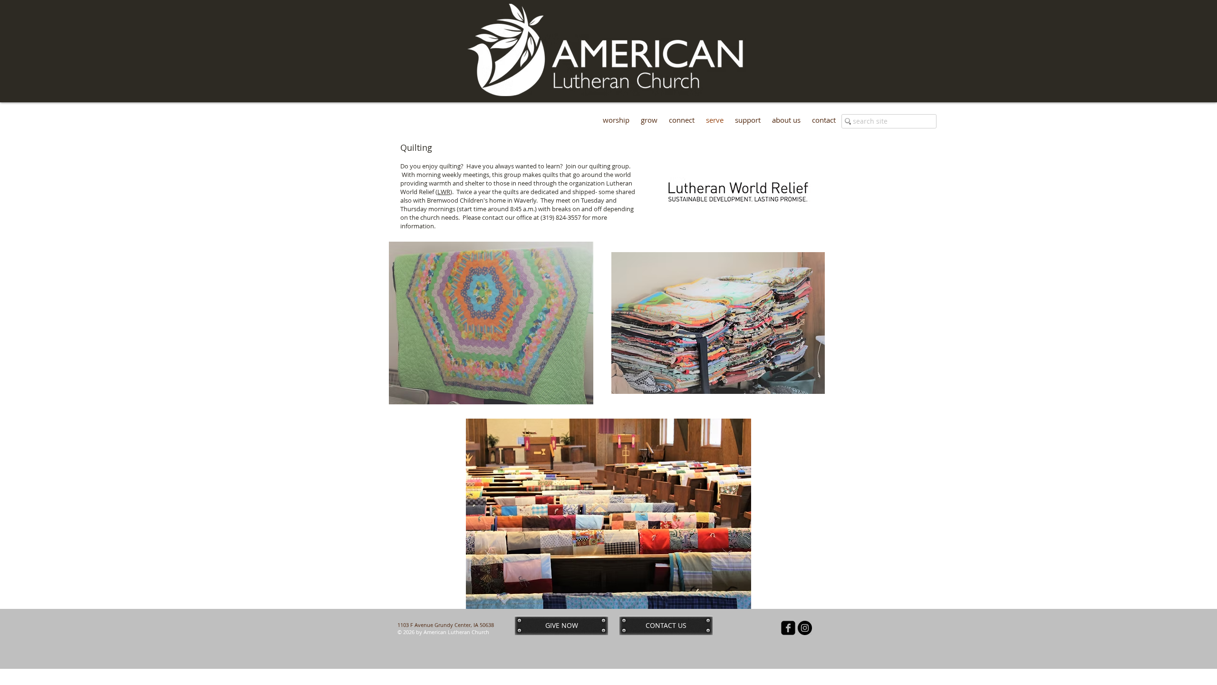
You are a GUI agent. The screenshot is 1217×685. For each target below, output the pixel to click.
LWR (443, 191)
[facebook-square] (788, 628)
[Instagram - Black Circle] (805, 628)
